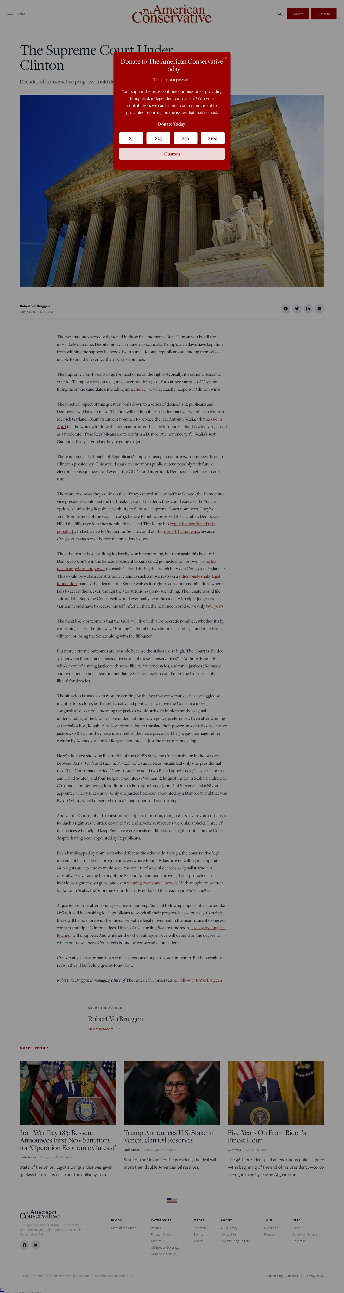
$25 (158, 138)
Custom (172, 154)
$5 (131, 138)
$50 (185, 138)
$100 (212, 138)
